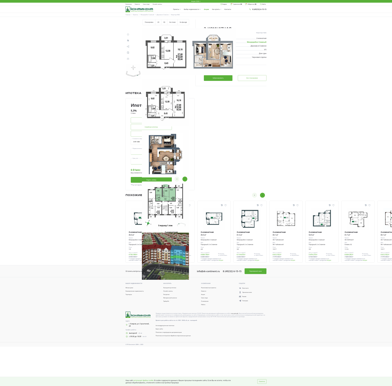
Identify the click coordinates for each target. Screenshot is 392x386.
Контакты (227, 9)
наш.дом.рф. (235, 313)
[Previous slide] (176, 179)
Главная (128, 15)
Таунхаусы (129, 294)
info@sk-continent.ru (208, 271)
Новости (137, 4)
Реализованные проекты (208, 288)
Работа (203, 304)
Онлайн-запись (157, 4)
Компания (129, 4)
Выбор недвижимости (192, 9)
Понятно (262, 381)
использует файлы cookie (143, 380)
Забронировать (218, 78)
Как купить (216, 9)
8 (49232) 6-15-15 (232, 271)
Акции (206, 9)
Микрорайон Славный (147, 15)
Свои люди (146, 4)
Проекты (176, 9)
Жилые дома (129, 288)
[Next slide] (184, 179)
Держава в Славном (163, 15)
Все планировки (252, 78)
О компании (204, 301)
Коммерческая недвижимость (135, 291)
